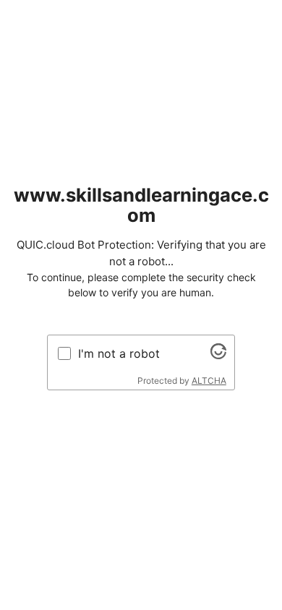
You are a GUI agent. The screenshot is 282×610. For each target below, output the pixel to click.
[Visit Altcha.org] (218, 355)
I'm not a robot (119, 353)
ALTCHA (209, 380)
